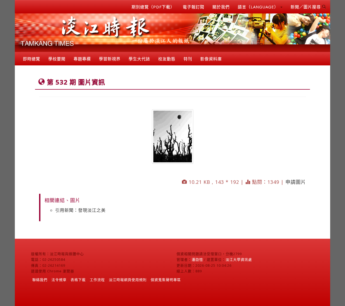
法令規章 (59, 279)
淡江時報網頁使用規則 (128, 279)
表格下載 (78, 279)
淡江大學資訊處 (239, 259)
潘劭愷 (197, 259)
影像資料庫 (211, 58)
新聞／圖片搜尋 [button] (306, 6)
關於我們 (221, 6)
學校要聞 (56, 58)
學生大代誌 (139, 58)
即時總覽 (31, 58)
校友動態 (166, 58)
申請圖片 (295, 182)
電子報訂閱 (193, 6)
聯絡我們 (39, 279)
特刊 (188, 58)
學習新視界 (109, 58)
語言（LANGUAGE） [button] (259, 6)
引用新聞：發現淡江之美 (80, 210)
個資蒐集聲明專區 (166, 279)
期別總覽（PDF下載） (153, 6)
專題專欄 (82, 58)
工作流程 (97, 279)
